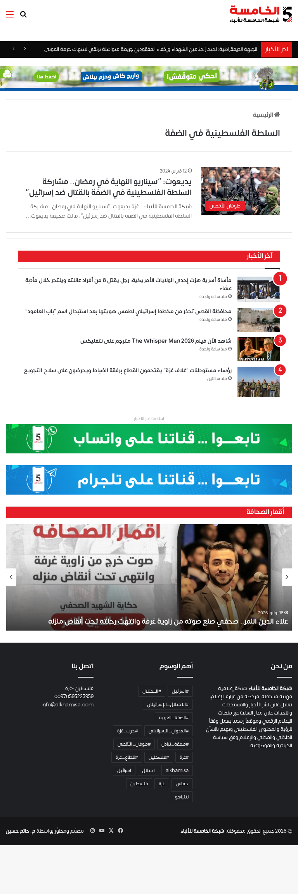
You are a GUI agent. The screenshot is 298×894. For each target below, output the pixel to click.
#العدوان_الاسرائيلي (169, 731)
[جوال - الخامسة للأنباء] (149, 78)
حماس (182, 784)
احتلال (148, 770)
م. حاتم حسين (20, 831)
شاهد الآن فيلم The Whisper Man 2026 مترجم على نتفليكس (156, 340)
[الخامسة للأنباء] (260, 14)
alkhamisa (177, 770)
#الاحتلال (151, 691)
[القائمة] (10, 17)
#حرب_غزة (127, 731)
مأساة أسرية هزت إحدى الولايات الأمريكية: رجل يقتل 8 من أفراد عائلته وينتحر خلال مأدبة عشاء (128, 284)
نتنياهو (182, 797)
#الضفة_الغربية (174, 717)
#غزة (184, 757)
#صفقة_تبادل (175, 744)
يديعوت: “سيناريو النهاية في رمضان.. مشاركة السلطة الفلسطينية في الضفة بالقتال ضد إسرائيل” (109, 187)
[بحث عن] (23, 17)
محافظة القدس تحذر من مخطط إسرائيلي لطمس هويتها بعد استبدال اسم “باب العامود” (128, 311)
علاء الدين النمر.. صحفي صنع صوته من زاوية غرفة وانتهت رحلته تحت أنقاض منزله (168, 621)
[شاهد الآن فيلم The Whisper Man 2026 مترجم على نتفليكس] (258, 349)
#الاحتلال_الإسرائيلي (168, 704)
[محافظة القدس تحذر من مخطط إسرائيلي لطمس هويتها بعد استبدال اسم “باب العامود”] (258, 320)
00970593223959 (74, 696)
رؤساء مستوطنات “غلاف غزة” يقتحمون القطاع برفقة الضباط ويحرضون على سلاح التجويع (128, 370)
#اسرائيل (180, 691)
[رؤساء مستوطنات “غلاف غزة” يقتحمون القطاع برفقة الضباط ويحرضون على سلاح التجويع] (258, 382)
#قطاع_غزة (127, 757)
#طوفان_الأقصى (134, 744)
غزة (162, 784)
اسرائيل (124, 770)
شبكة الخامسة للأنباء (202, 831)
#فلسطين (159, 757)
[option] (149, 577)
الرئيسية (263, 115)
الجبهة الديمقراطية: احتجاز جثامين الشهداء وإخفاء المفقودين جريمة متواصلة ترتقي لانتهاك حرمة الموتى (150, 49)
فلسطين (139, 784)
